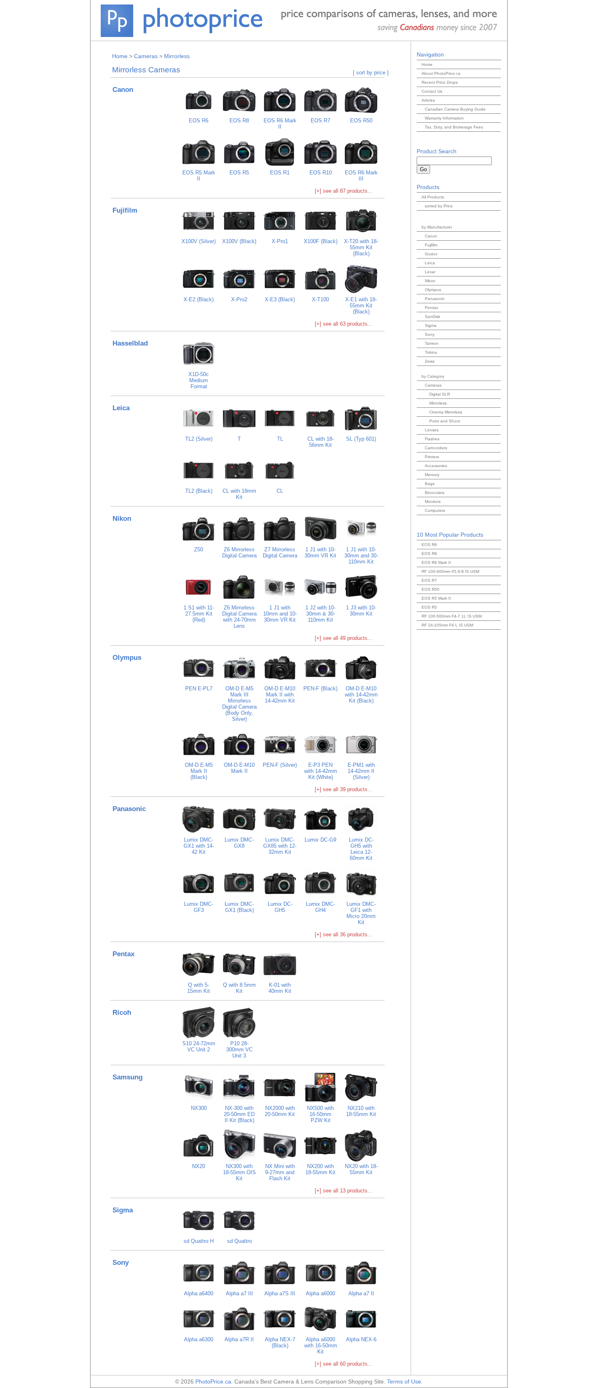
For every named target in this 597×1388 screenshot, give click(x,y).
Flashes (432, 439)
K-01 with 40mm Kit (279, 988)
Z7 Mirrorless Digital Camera (280, 552)
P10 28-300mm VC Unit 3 (239, 1049)
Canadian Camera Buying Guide (455, 109)
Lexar (430, 272)
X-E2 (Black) (199, 299)
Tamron (432, 343)
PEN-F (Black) (320, 688)
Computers (435, 510)
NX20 (198, 1166)
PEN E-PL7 (198, 688)
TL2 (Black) (198, 491)
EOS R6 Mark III (361, 176)
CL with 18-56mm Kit (320, 442)
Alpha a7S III (279, 1293)
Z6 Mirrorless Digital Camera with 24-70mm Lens (239, 617)
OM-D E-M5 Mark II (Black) (199, 771)
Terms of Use (404, 1381)
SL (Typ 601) (361, 439)
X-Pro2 (239, 299)
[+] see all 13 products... (343, 1191)
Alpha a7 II (361, 1293)
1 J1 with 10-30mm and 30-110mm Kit (361, 555)
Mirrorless (177, 56)
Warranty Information (444, 118)
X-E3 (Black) (280, 299)
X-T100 (320, 299)
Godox (431, 254)
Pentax (123, 954)
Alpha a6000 (320, 1293)
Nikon (121, 518)
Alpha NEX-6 (361, 1339)
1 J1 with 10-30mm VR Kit (320, 552)
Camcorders (436, 448)
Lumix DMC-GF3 (198, 907)
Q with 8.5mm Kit (239, 988)
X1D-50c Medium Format (198, 380)
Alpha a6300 (198, 1339)
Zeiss (430, 361)
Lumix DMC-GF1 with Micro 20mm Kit (361, 913)
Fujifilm (124, 210)
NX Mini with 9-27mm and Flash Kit (280, 1172)
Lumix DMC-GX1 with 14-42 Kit (199, 846)
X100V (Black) (239, 241)
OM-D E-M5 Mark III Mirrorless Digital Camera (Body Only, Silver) (239, 703)
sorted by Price (439, 206)
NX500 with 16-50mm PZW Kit (320, 1114)
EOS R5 (239, 173)
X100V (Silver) (199, 241)
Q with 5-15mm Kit (198, 988)
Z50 (198, 549)
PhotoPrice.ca (213, 1381)
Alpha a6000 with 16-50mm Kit (320, 1345)
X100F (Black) (320, 241)
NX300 (199, 1108)
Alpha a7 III (239, 1293)
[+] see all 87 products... (343, 191)
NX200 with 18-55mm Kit (320, 1169)
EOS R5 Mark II (198, 176)
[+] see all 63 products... (343, 324)
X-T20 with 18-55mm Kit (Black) (361, 247)
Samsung (127, 1077)
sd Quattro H (199, 1241)
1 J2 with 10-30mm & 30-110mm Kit (320, 614)
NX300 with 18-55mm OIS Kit (239, 1172)
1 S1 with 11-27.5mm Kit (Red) (199, 614)
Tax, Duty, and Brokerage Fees (454, 127)
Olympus (126, 657)
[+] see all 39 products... (343, 789)
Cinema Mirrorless (445, 412)
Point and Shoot (444, 421)
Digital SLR (439, 394)
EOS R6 (198, 120)
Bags (430, 483)
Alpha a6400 (198, 1293)
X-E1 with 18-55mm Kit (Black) (361, 305)
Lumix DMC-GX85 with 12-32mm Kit (279, 846)
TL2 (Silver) (198, 439)
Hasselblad (130, 343)
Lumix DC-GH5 (280, 907)
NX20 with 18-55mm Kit (361, 1169)
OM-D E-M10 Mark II (239, 768)
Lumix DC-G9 (320, 840)
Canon (122, 90)
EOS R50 (361, 120)
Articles (428, 100)
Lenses (432, 430)
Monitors (433, 501)
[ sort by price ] (371, 73)
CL (280, 491)
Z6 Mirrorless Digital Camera (239, 552)
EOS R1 (280, 173)
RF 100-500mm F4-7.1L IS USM (452, 616)
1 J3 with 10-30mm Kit (361, 611)
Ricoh (121, 1012)
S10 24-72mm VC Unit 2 (198, 1046)
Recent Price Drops (440, 82)
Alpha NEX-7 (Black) (280, 1342)
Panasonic (129, 809)
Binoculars (434, 492)
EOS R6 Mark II (280, 123)
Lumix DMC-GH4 (320, 907)
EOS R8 (239, 120)
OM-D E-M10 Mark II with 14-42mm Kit (279, 694)
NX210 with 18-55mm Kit (361, 1111)
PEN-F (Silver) (280, 765)
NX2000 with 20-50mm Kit (280, 1111)
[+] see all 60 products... (343, 1364)
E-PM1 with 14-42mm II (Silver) (361, 771)
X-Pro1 (280, 241)
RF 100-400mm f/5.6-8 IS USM (450, 571)
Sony (120, 1262)
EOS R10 (320, 173)
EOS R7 (320, 120)
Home (120, 56)
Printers (432, 457)
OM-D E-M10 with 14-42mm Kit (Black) (361, 694)
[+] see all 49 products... (343, 638)
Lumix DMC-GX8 (239, 843)
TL (280, 439)
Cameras (146, 56)
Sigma (122, 1210)
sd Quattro (239, 1241)
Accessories (436, 465)
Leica (121, 408)
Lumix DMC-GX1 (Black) (239, 907)
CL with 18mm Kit (239, 494)
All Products (433, 197)
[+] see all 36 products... (343, 934)
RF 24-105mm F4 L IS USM (447, 625)
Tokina (431, 352)
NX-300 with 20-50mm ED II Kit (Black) (239, 1114)
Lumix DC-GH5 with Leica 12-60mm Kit (361, 849)
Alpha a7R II (239, 1339)
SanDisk (432, 316)
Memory (432, 474)
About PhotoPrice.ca (441, 73)
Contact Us (432, 91)
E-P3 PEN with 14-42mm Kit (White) (320, 771)
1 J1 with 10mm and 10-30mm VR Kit (280, 614)
